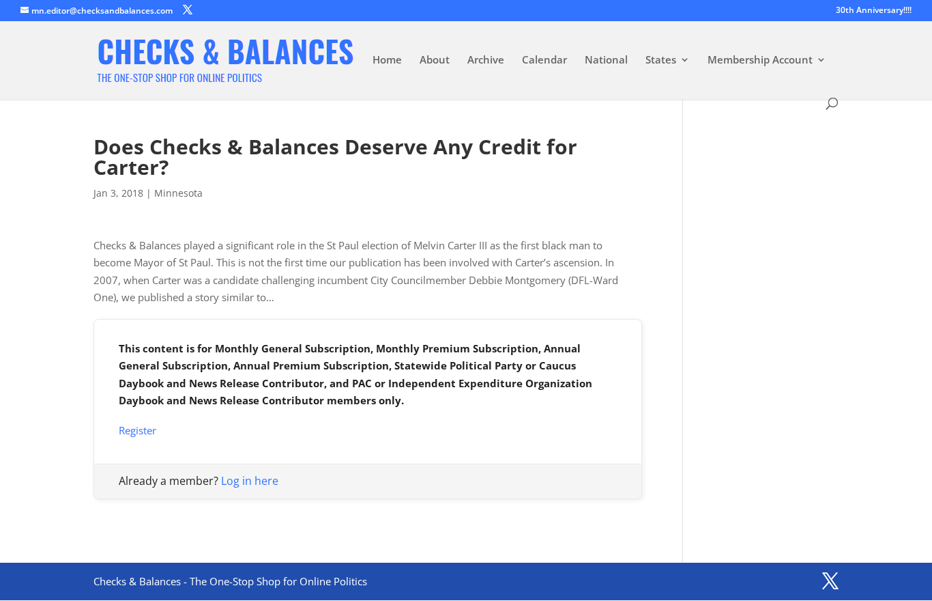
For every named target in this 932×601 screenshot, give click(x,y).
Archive (485, 60)
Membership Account (760, 60)
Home (387, 60)
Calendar (544, 60)
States (660, 60)
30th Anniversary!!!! (874, 11)
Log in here (249, 480)
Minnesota (178, 192)
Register (137, 430)
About (435, 60)
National (606, 60)
